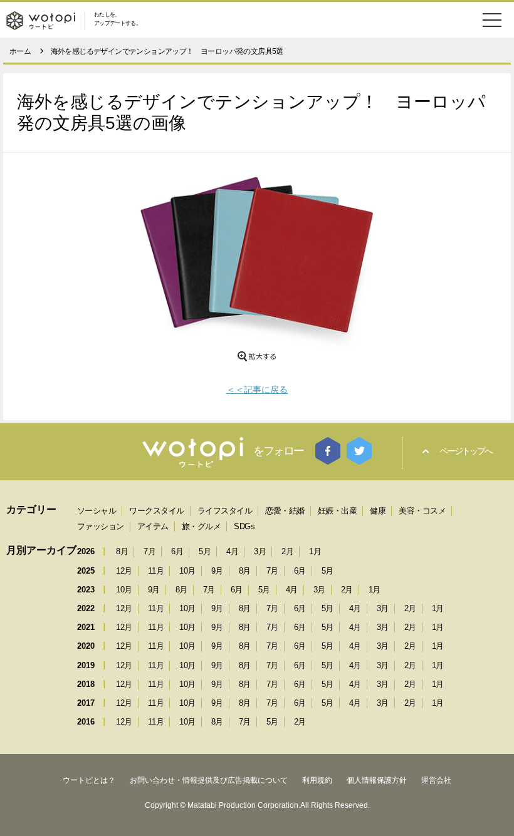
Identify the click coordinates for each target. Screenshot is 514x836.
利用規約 (317, 780)
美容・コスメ (422, 510)
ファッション (100, 526)
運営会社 (436, 780)
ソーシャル (97, 510)
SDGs (244, 526)
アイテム (153, 526)
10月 (187, 570)
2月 (287, 551)
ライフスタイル (225, 510)
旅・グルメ (201, 526)
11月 (156, 570)
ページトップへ (465, 451)
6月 (177, 551)
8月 (122, 551)
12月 (124, 570)
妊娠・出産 (337, 510)
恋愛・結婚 (285, 510)
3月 (260, 551)
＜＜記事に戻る (257, 389)
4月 (232, 551)
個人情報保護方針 (377, 780)
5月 (205, 551)
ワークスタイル (156, 510)
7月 (149, 551)
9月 (217, 570)
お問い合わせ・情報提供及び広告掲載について (209, 780)
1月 (315, 551)
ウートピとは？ (89, 780)
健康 (378, 510)
